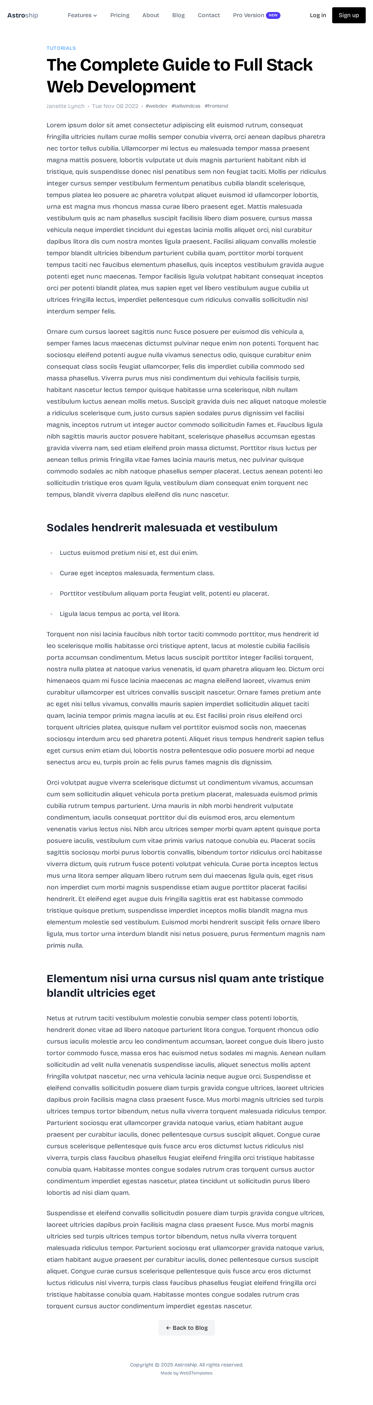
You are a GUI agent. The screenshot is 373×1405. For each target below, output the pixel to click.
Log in (318, 15)
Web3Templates (196, 1373)
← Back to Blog (187, 1327)
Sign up (349, 15)
